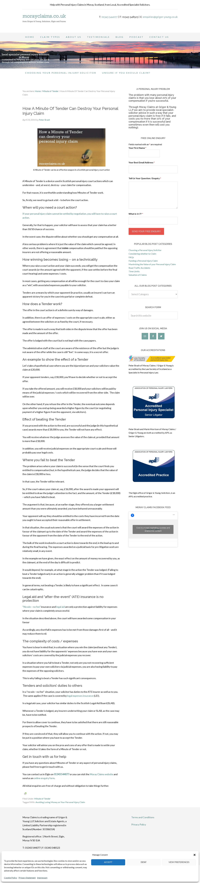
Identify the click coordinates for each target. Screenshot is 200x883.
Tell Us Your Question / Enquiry (145, 178)
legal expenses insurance (80, 695)
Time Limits (134, 271)
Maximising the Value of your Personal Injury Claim (152, 264)
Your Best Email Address (142, 162)
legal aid (60, 606)
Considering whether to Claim (142, 253)
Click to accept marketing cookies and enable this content (153, 529)
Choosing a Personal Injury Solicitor (145, 250)
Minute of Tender (42, 798)
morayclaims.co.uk (44, 22)
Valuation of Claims (138, 275)
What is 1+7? (136, 213)
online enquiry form (44, 778)
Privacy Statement (27, 877)
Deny (143, 862)
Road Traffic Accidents (139, 267)
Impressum (42, 877)
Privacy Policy (138, 824)
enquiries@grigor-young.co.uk (160, 16)
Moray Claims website (101, 774)
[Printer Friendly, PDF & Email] (25, 793)
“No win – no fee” (31, 606)
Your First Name (137, 148)
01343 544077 (110, 16)
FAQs (131, 257)
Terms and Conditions (142, 817)
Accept (108, 862)
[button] (194, 855)
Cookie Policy (10, 877)
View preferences (179, 862)
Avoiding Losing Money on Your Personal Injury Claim (60, 802)
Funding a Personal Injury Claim (143, 260)
